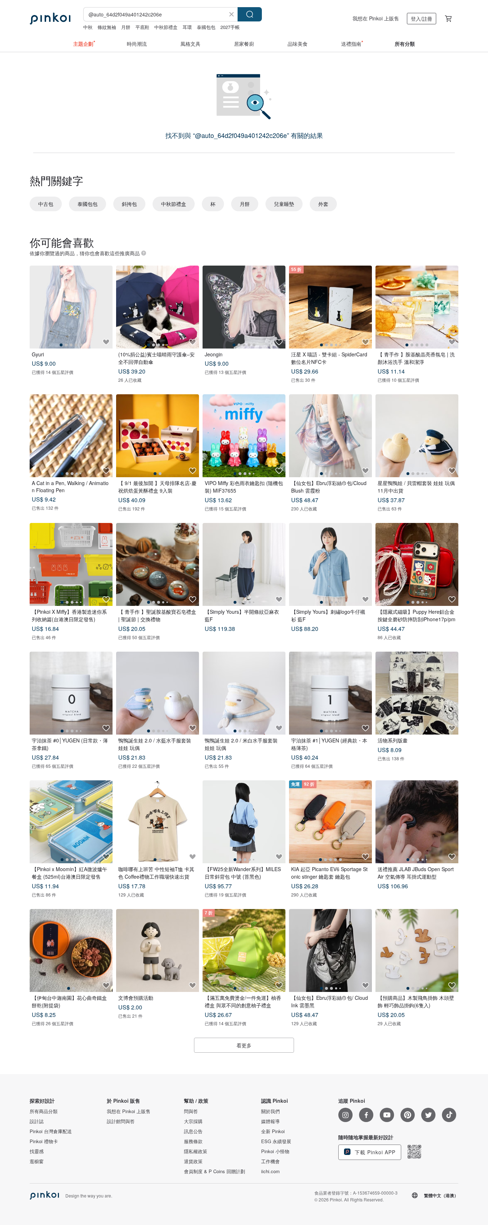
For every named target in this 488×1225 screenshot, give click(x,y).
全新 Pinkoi (273, 1131)
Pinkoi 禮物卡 (44, 1141)
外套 (323, 203)
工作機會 (270, 1161)
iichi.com (270, 1171)
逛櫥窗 (37, 1161)
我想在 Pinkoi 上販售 (376, 18)
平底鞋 (142, 27)
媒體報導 (270, 1121)
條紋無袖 (107, 27)
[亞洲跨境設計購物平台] (50, 18)
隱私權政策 (195, 1151)
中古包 (45, 203)
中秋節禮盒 (166, 27)
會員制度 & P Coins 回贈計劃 (214, 1171)
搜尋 (250, 14)
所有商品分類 (44, 1111)
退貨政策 (193, 1161)
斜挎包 (129, 203)
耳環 (187, 27)
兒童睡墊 (284, 203)
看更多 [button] (244, 1045)
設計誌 (37, 1121)
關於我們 (270, 1111)
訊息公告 (193, 1131)
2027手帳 (230, 27)
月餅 (125, 27)
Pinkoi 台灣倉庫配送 (51, 1131)
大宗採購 (193, 1121)
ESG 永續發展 (276, 1141)
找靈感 (37, 1151)
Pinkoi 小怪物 (275, 1151)
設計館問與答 (121, 1121)
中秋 (88, 27)
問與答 (191, 1111)
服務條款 (193, 1141)
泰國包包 (206, 27)
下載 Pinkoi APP (374, 1152)
